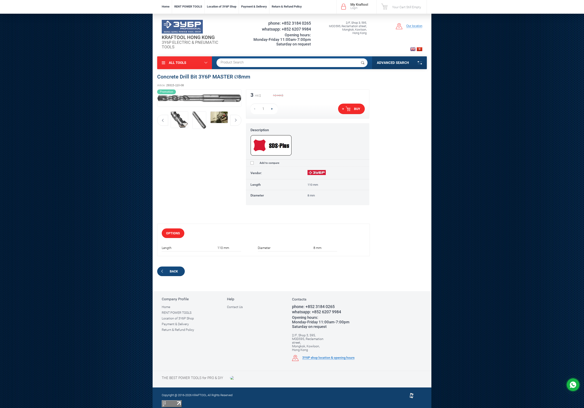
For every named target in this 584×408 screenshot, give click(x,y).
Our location (414, 26)
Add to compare (269, 163)
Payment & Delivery (254, 6)
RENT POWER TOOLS (188, 6)
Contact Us (235, 307)
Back (174, 271)
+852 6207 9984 (286, 29)
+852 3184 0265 (289, 23)
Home (165, 6)
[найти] (363, 62)
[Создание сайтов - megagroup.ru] (411, 397)
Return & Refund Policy (287, 6)
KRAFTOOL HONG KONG (188, 37)
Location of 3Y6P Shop (221, 6)
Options (173, 233)
